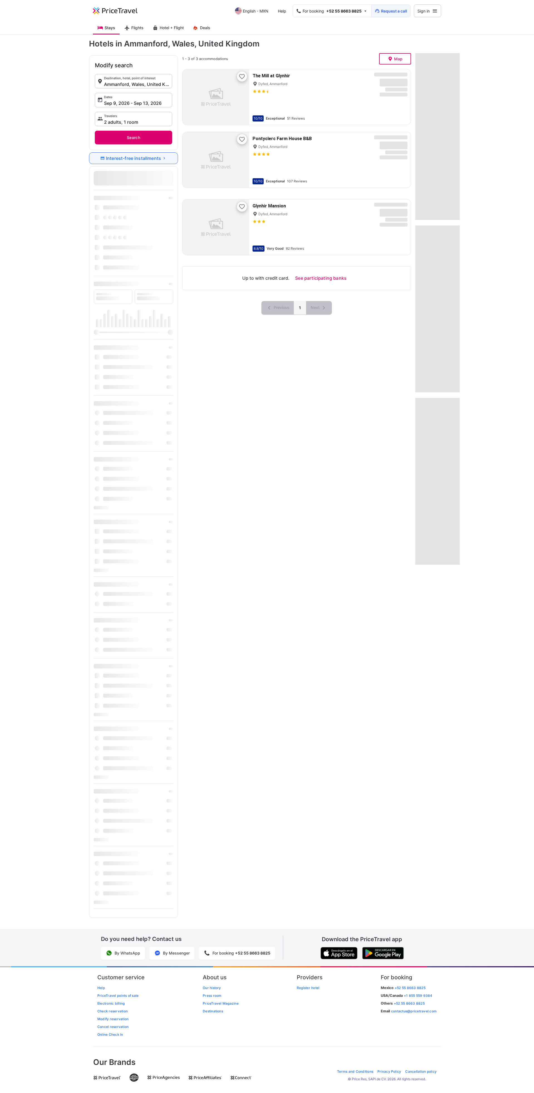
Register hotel (308, 988)
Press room (212, 995)
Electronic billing (111, 1003)
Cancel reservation (112, 1027)
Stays (110, 27)
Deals (205, 27)
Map (398, 58)
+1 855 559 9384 (418, 995)
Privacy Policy (389, 1071)
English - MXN (255, 11)
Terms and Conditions (355, 1071)
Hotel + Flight (172, 27)
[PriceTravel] (119, 11)
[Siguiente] (240, 97)
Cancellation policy (421, 1071)
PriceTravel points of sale (118, 995)
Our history (212, 988)
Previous (281, 307)
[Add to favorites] (242, 76)
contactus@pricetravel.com (414, 1011)
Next (316, 307)
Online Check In (110, 1034)
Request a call (394, 11)
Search (133, 137)
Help (282, 11)
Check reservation (112, 1011)
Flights (137, 27)
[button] (133, 81)
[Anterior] (191, 97)
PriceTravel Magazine (221, 1003)
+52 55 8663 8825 (409, 1003)
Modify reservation (112, 1019)
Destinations (213, 1011)
